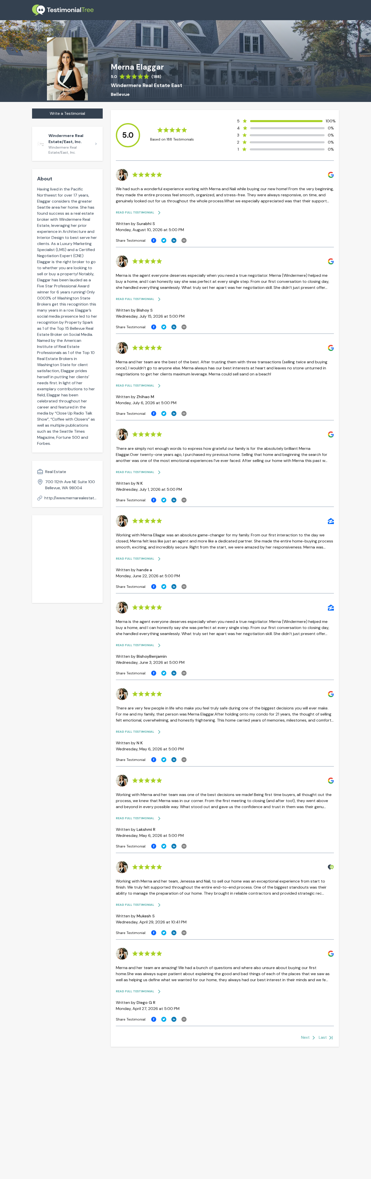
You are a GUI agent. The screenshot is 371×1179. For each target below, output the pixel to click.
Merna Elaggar (137, 67)
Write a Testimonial (67, 113)
